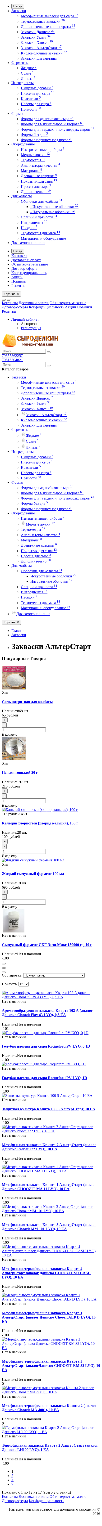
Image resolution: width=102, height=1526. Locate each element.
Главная (17, 631)
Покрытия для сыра (39, 181)
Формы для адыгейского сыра (47, 119)
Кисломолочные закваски (44, 53)
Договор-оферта (24, 268)
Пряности (31, 109)
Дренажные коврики (39, 176)
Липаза (28, 79)
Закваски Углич (36, 37)
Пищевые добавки (37, 88)
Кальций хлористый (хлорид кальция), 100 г (40, 823)
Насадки (29, 228)
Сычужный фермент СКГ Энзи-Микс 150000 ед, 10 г (47, 945)
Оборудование (23, 144)
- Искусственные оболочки (54, 207)
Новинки (18, 281)
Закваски (18, 11)
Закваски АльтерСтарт (41, 48)
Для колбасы (21, 196)
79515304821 (12, 360)
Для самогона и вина (28, 243)
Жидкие (29, 68)
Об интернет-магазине (29, 264)
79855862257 (12, 356)
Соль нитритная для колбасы (27, 702)
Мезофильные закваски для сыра (49, 16)
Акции (17, 277)
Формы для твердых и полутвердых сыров (57, 129)
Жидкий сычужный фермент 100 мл (33, 874)
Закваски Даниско (38, 32)
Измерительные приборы (43, 150)
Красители (31, 99)
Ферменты (19, 63)
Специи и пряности (39, 217)
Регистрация (31, 328)
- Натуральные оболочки (52, 212)
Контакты (19, 256)
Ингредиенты (22, 83)
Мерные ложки (35, 155)
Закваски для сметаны (40, 58)
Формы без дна (34, 135)
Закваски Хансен (37, 43)
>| (12, 1484)
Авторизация (31, 324)
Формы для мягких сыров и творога (52, 124)
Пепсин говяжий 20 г (20, 772)
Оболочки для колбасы (41, 201)
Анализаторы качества (40, 165)
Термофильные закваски (43, 21)
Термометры (33, 160)
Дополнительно (36, 192)
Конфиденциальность (28, 273)
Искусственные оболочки (53, 576)
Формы (17, 114)
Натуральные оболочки (51, 581)
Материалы (31, 171)
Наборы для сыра (36, 104)
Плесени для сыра (37, 93)
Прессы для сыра (36, 187)
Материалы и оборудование (45, 238)
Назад (17, 6)
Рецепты (18, 286)
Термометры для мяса (40, 233)
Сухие (28, 73)
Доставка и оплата (26, 260)
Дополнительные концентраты (48, 27)
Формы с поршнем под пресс (46, 140)
